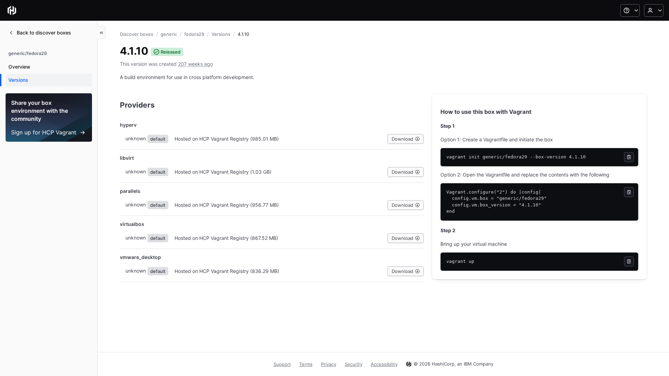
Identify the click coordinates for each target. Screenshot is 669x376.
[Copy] (629, 157)
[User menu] (653, 10)
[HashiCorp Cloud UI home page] (12, 10)
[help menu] (630, 10)
